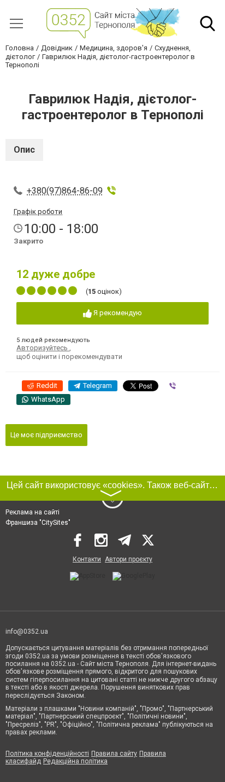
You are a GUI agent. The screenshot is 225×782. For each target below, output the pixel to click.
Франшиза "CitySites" (37, 522)
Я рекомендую (117, 313)
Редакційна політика (75, 761)
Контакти (87, 559)
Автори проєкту (128, 559)
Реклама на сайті (32, 512)
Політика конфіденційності (47, 753)
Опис (24, 149)
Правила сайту (114, 753)
